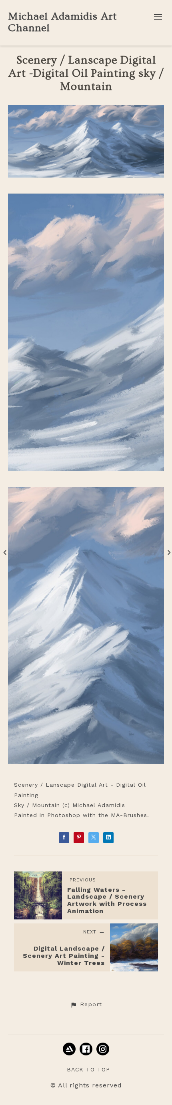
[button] (86, 1004)
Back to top (88, 1069)
